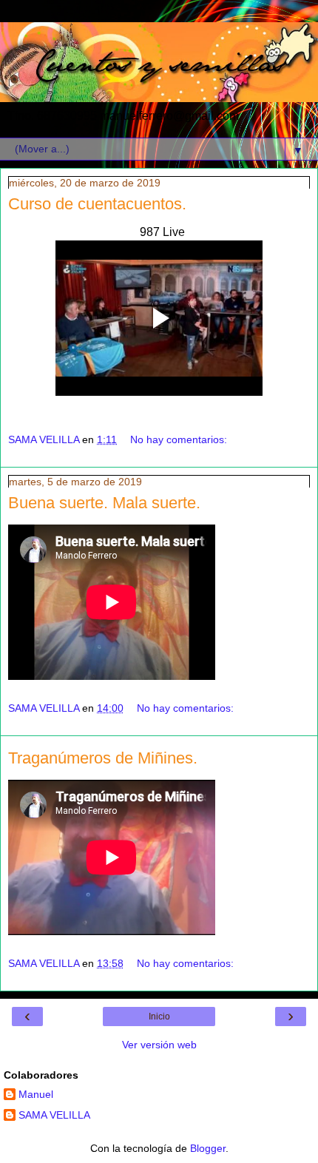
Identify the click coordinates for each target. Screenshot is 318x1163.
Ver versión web (159, 1045)
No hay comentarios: (178, 439)
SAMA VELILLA (54, 1115)
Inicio (159, 1016)
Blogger (208, 1148)
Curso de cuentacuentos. (97, 204)
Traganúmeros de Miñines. (102, 758)
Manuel (35, 1094)
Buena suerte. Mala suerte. (104, 502)
